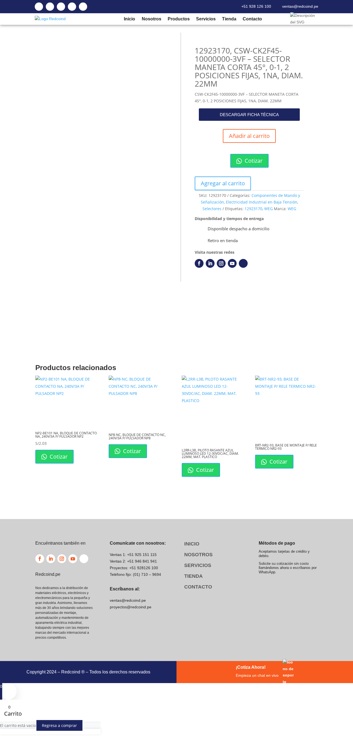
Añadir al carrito (249, 136)
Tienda (229, 19)
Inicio (129, 19)
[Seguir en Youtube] (232, 263)
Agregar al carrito (223, 183)
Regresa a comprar (59, 725)
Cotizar (253, 160)
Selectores (211, 208)
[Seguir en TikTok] (243, 263)
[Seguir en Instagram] (221, 263)
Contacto (252, 19)
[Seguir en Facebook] (199, 263)
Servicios (205, 19)
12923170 (253, 208)
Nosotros (151, 19)
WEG (268, 208)
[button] (249, 114)
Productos (178, 19)
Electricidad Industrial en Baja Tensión (261, 202)
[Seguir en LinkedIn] (210, 263)
